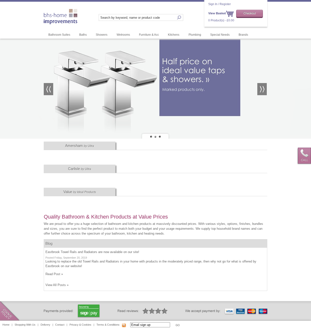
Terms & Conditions (108, 324)
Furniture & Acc (149, 34)
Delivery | (47, 324)
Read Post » (54, 274)
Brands (243, 34)
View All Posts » (57, 285)
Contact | (61, 324)
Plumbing (195, 34)
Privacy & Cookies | (81, 324)
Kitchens (173, 34)
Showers (101, 34)
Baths (83, 34)
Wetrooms (123, 34)
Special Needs (220, 34)
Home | (7, 324)
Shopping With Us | (26, 324)
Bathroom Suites (59, 34)
